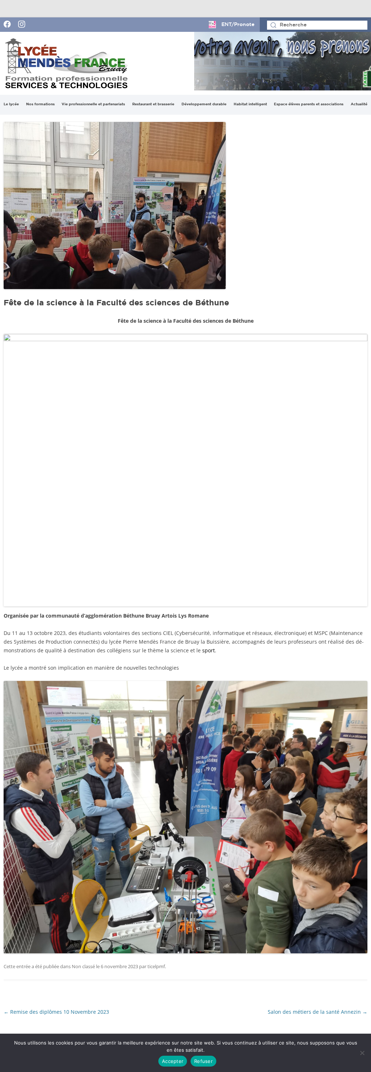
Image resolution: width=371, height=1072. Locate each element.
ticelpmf (156, 966)
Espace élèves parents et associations (308, 104)
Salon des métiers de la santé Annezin (317, 1011)
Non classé (83, 966)
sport (208, 650)
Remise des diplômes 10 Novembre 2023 (56, 1011)
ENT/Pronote (237, 24)
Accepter (172, 1061)
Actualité (359, 104)
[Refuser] (362, 1052)
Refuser (203, 1061)
